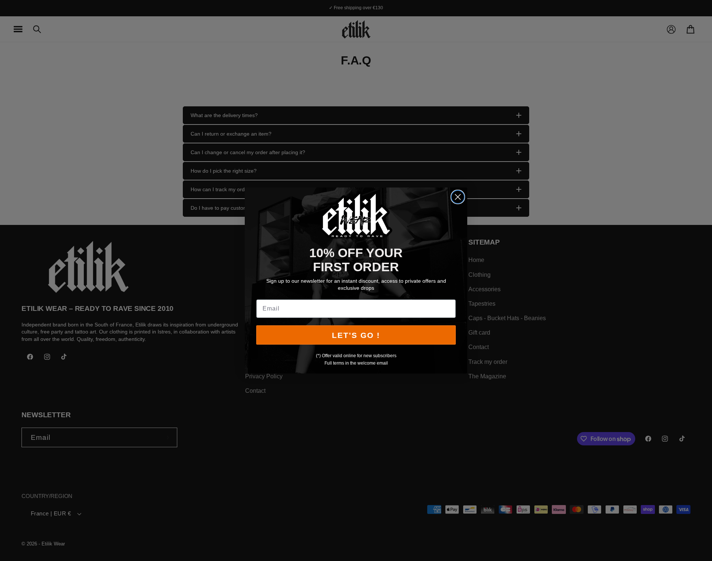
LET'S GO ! (356, 335)
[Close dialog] (457, 196)
